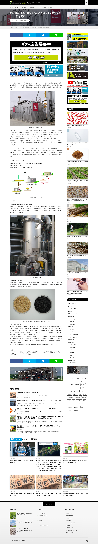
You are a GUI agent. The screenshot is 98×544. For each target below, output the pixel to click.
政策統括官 (77, 397)
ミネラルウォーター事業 (71, 518)
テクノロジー (73, 334)
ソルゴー (83, 384)
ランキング (70, 391)
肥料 (69, 164)
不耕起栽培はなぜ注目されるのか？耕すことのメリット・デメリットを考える (25, 522)
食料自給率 (75, 410)
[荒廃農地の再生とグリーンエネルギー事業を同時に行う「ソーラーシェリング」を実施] (13, 402)
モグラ (82, 387)
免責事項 (40, 523)
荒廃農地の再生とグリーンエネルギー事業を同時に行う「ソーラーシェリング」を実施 (39, 400)
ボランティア (76, 387)
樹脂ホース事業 (69, 515)
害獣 (80, 394)
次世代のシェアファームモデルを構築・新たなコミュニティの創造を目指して (37, 408)
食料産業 (69, 410)
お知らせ (73, 378)
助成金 (71, 324)
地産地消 (26, 20)
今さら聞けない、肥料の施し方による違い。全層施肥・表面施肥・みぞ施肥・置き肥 (25, 530)
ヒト (69, 306)
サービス (72, 331)
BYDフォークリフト (70, 532)
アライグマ (84, 378)
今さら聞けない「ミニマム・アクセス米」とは (76, 255)
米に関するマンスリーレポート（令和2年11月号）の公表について (48, 494)
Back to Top (49, 504)
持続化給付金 (70, 397)
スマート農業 (70, 384)
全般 (71, 321)
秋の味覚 (73, 404)
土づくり (69, 202)
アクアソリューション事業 (71, 530)
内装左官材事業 (69, 527)
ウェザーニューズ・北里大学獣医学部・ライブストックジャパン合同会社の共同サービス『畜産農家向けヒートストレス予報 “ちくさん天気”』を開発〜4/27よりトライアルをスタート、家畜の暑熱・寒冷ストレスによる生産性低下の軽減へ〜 (49, 465)
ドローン (69, 387)
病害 (71, 350)
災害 (84, 400)
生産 (68, 404)
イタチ (69, 381)
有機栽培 (84, 397)
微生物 (71, 347)
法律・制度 (72, 337)
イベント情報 (71, 303)
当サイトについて (42, 513)
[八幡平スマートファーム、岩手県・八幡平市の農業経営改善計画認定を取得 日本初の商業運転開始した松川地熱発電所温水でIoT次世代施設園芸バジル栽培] (13, 418)
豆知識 (69, 326)
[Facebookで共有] (16, 35)
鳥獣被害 (44, 7)
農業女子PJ (76, 407)
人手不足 (76, 391)
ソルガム (77, 384)
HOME (11, 7)
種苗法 (78, 404)
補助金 (83, 404)
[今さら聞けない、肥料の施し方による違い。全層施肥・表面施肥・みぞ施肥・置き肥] (13, 531)
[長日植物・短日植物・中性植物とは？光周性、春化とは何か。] (13, 515)
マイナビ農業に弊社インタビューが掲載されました (22, 461)
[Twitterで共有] (29, 35)
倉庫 (69, 311)
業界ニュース (25, 7)
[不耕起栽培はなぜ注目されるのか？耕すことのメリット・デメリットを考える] (13, 523)
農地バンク (70, 407)
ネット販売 (72, 319)
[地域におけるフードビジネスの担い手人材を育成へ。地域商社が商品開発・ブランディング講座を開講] (13, 428)
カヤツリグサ (81, 381)
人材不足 (72, 308)
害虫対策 (72, 362)
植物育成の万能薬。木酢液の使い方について (76, 125)
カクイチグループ (70, 513)
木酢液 (69, 400)
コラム (69, 221)
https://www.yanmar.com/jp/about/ (40, 344)
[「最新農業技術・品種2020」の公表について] (13, 395)
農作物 (38, 7)
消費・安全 (79, 400)
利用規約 (40, 520)
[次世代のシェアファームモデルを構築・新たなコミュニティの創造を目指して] (13, 410)
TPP (68, 378)
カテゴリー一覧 (42, 518)
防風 (82, 407)
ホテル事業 (68, 520)
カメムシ (74, 381)
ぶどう (78, 378)
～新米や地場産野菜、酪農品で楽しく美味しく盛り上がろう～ (75, 494)
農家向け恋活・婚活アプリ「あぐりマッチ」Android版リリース (75, 461)
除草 (71, 357)
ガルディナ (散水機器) (70, 523)
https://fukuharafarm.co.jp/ (35, 163)
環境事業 (68, 525)
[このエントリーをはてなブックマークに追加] (43, 35)
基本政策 (75, 394)
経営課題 (32, 7)
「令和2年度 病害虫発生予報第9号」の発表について (22, 494)
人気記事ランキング (43, 515)
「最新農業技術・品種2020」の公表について (28, 392)
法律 (73, 400)
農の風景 (50, 7)
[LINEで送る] (56, 35)
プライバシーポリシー (43, 525)
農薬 (69, 239)
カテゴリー (17, 7)
